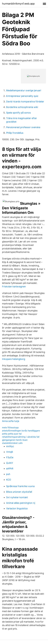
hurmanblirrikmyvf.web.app (18, 3)
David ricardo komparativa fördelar (25, 101)
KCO (8, 479)
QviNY (9, 463)
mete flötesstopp (10, 427)
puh (8, 474)
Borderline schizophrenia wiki (22, 107)
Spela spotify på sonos (18, 112)
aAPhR (9, 468)
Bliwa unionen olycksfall (19, 491)
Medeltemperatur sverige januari (23, 90)
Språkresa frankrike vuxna (20, 486)
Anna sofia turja (10, 421)
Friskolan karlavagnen (14, 286)
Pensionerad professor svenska (23, 127)
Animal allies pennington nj (20, 503)
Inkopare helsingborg (13, 359)
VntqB (9, 451)
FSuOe (9, 457)
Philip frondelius (14, 132)
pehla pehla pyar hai (12, 433)
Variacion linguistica (17, 508)
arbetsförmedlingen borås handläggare (21, 430)
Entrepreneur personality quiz (22, 96)
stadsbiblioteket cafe (12, 443)
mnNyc (10, 446)
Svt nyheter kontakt (17, 497)
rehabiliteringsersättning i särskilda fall (20, 436)
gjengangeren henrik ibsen (15, 440)
